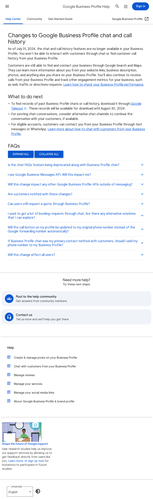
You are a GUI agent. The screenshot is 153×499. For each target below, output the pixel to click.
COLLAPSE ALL (49, 154)
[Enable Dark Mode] (38, 491)
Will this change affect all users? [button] (31, 255)
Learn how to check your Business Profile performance (103, 85)
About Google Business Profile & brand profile (44, 401)
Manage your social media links (34, 392)
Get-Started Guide (60, 19)
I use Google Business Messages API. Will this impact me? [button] (49, 175)
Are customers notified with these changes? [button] (40, 194)
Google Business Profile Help (86, 6)
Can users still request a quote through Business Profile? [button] (49, 204)
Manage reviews (24, 375)
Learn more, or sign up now (26, 461)
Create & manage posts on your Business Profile (45, 357)
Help (10, 348)
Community (34, 19)
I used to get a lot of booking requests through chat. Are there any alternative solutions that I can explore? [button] (72, 216)
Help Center (13, 19)
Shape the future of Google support (25, 444)
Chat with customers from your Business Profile (45, 366)
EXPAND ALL (21, 154)
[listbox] (20, 491)
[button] (7, 6)
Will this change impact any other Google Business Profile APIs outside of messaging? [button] (70, 184)
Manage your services (28, 384)
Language (16, 486)
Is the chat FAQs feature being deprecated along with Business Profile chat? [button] (63, 165)
